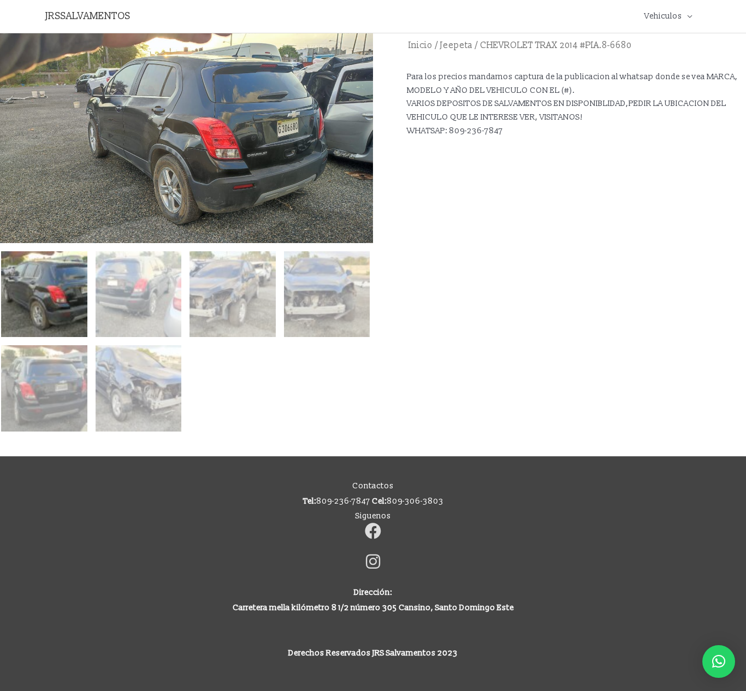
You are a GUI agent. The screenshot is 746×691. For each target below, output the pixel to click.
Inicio (420, 45)
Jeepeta (456, 45)
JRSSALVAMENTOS (88, 16)
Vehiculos (663, 16)
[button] (718, 661)
